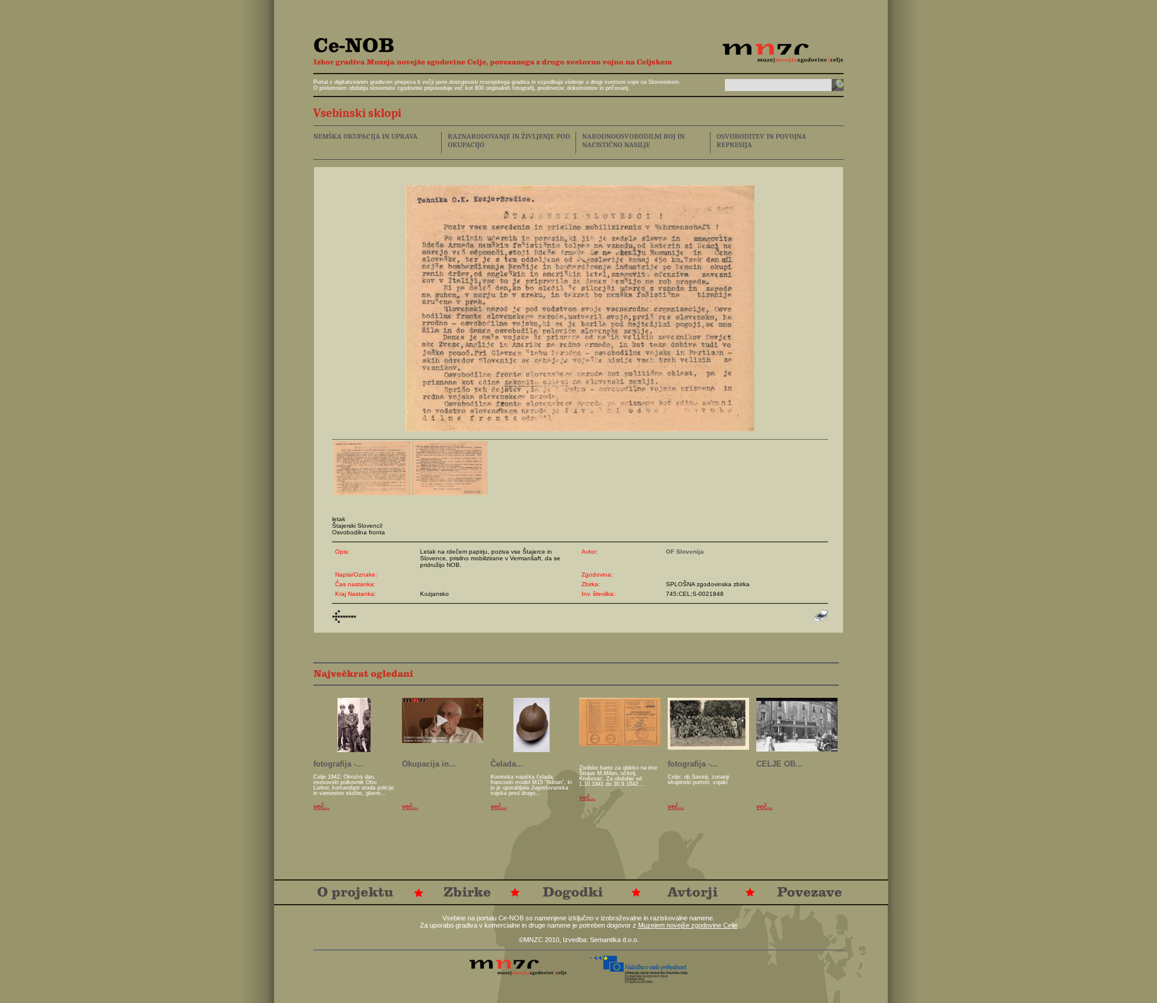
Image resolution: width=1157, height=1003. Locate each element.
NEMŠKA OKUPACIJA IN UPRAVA (365, 136)
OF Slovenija (685, 551)
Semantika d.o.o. (614, 939)
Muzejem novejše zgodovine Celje (688, 925)
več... (321, 806)
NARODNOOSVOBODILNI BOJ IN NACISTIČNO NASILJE (633, 140)
